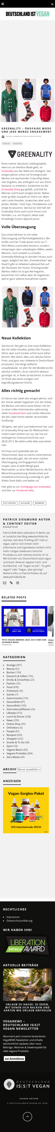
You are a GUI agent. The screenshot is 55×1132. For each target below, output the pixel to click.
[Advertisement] (27, 49)
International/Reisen (18, 709)
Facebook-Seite (25, 490)
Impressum (13, 917)
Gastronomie (14, 698)
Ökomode (39, 503)
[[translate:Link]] (7, 4)
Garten (11, 694)
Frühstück (12, 691)
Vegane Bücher (29, 1098)
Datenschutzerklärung (19, 920)
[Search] (52, 4)
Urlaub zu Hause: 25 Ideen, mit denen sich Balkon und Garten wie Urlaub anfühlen (27, 1007)
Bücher (11, 672)
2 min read (17, 143)
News (10, 720)
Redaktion (6, 645)
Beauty (11, 668)
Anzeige (11, 665)
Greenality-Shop (11, 189)
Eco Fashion (9, 503)
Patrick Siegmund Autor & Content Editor (23, 136)
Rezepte (11, 735)
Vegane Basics (15, 749)
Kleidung (25, 503)
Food (9, 687)
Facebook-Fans (17, 413)
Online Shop (14, 724)
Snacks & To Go (15, 742)
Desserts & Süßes (17, 676)
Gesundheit (13, 702)
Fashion (11, 683)
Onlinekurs (13, 727)
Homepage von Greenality (35, 486)
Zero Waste (13, 757)
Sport (10, 746)
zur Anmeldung (14, 1058)
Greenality (7, 171)
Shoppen (12, 738)
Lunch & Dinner (16, 716)
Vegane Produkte (16, 753)
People (11, 731)
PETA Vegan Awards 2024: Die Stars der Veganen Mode (24, 641)
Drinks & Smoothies (18, 679)
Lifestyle (6, 143)
